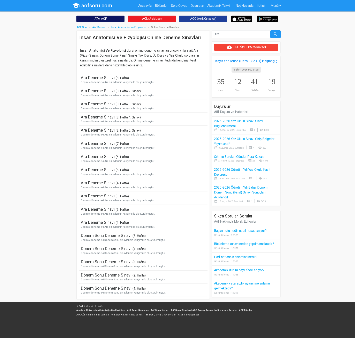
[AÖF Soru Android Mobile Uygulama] (267, 18)
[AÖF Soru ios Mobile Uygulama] (241, 19)
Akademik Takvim (219, 6)
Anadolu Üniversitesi (88, 310)
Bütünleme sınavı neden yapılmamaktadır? (244, 244)
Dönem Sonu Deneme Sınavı (113, 235)
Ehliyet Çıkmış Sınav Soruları (161, 314)
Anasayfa (145, 6)
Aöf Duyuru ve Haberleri (231, 112)
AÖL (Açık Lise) (152, 18)
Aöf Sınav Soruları (181, 310)
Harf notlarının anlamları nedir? (235, 257)
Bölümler (161, 6)
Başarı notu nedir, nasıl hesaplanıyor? (240, 231)
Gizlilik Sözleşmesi (188, 314)
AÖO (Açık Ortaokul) (203, 18)
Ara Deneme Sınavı (105, 77)
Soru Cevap (179, 6)
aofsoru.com (92, 5)
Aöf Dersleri (99, 27)
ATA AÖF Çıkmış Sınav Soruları (92, 314)
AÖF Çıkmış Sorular (202, 310)
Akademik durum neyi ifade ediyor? (239, 270)
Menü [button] (275, 6)
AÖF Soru (82, 27)
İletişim (262, 6)
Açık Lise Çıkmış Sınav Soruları (127, 314)
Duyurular (197, 6)
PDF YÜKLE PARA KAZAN (246, 47)
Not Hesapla (245, 6)
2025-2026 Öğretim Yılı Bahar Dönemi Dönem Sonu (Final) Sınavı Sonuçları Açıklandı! (241, 192)
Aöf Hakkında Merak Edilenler (235, 221)
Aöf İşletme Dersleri (226, 310)
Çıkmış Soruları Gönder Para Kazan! (239, 157)
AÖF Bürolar (245, 310)
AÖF (81, 306)
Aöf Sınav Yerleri (160, 310)
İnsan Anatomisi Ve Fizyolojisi (128, 27)
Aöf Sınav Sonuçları (138, 310)
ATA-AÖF (101, 18)
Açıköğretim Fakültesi (113, 310)
